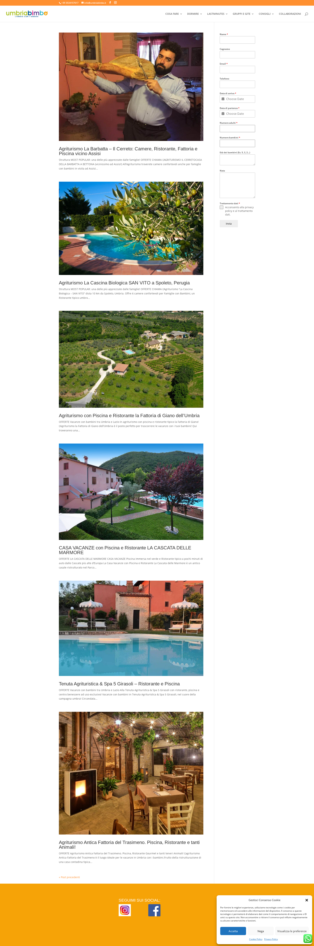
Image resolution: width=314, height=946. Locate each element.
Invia (229, 223)
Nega (260, 931)
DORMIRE (193, 14)
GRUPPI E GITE (241, 14)
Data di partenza (229, 108)
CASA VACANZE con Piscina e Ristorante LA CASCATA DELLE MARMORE (125, 550)
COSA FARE (172, 14)
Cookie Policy (255, 939)
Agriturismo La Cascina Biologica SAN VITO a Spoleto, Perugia (124, 283)
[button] (307, 900)
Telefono (224, 78)
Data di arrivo (228, 93)
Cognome (225, 49)
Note (222, 170)
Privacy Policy (271, 939)
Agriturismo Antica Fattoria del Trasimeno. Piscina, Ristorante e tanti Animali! (129, 845)
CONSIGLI (265, 14)
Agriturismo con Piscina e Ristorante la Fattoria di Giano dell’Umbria (129, 415)
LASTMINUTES (215, 14)
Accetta (233, 931)
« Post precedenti (69, 877)
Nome (224, 34)
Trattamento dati (230, 203)
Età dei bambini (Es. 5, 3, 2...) (235, 152)
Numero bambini (230, 137)
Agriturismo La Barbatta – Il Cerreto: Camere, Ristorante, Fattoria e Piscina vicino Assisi (128, 151)
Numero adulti (228, 122)
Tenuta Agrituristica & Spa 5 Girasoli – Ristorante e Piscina (119, 683)
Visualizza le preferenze (292, 931)
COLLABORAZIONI (290, 14)
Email (224, 63)
